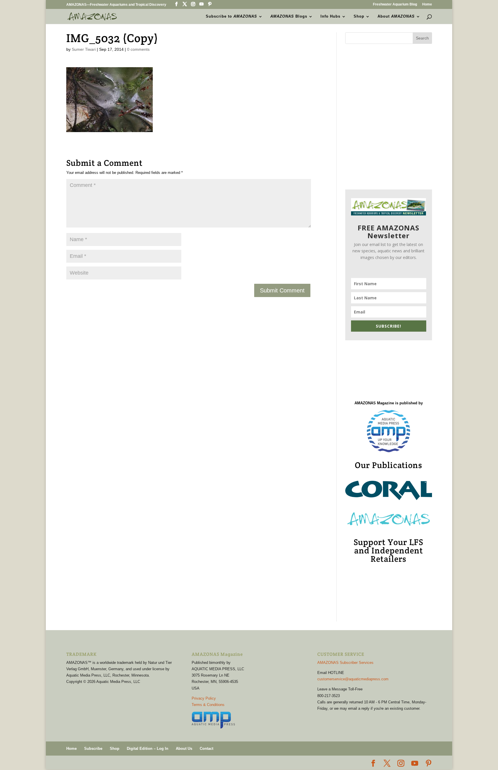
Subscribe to (231, 16)
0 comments (138, 49)
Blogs (288, 16)
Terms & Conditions (208, 705)
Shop (359, 16)
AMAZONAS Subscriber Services (345, 662)
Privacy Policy (204, 698)
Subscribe (93, 748)
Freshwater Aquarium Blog (395, 4)
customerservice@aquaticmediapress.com (352, 679)
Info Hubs (330, 16)
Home (427, 4)
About (396, 16)
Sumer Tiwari (84, 49)
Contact (206, 748)
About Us (184, 748)
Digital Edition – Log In (147, 748)
